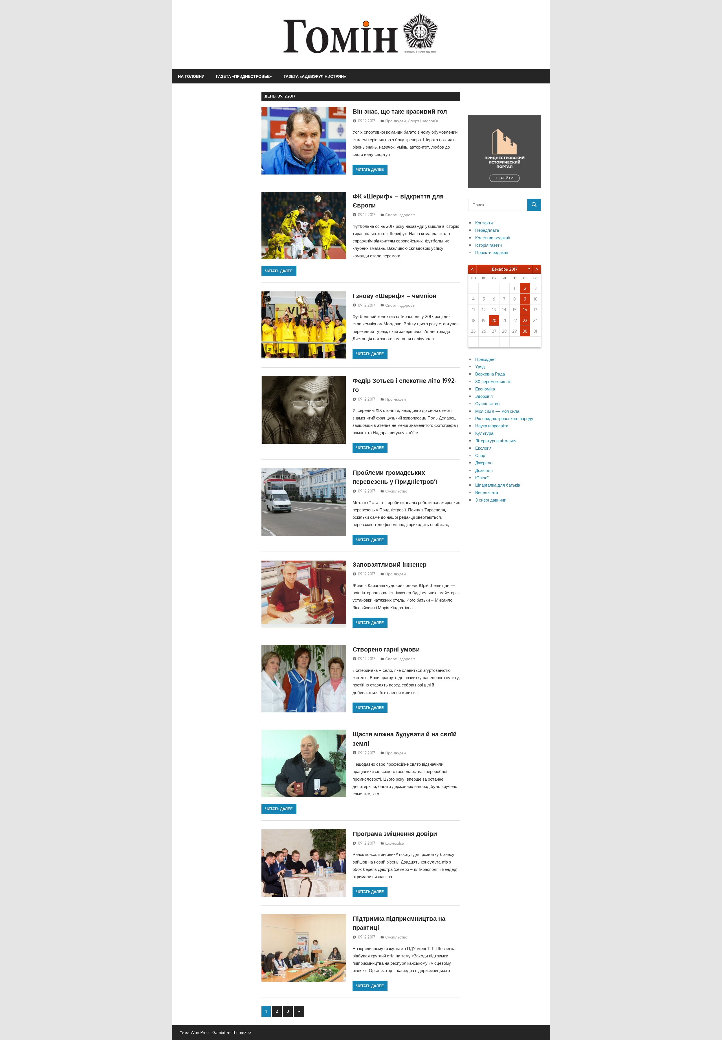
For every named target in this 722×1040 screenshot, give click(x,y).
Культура (484, 433)
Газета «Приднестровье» (244, 76)
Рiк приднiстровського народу (504, 418)
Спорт (481, 455)
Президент (485, 359)
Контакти (484, 223)
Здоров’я (484, 396)
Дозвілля (484, 470)
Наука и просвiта (491, 426)
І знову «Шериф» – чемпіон (394, 295)
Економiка (394, 843)
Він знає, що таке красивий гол (400, 111)
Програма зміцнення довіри (395, 833)
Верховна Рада (490, 374)
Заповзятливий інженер (389, 564)
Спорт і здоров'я (423, 120)
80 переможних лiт (493, 381)
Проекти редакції (491, 252)
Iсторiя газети (488, 245)
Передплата (487, 230)
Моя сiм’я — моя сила (497, 411)
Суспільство (396, 491)
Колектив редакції (492, 237)
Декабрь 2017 (505, 269)
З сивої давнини (490, 500)
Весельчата (486, 492)
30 (525, 331)
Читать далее (370, 169)
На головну (191, 76)
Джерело (483, 462)
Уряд (480, 366)
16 (525, 309)
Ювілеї (481, 477)
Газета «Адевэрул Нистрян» (315, 76)
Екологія (483, 448)
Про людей (395, 120)
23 (525, 320)
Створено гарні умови (386, 649)
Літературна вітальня (495, 440)
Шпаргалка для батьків (497, 485)
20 (494, 320)
